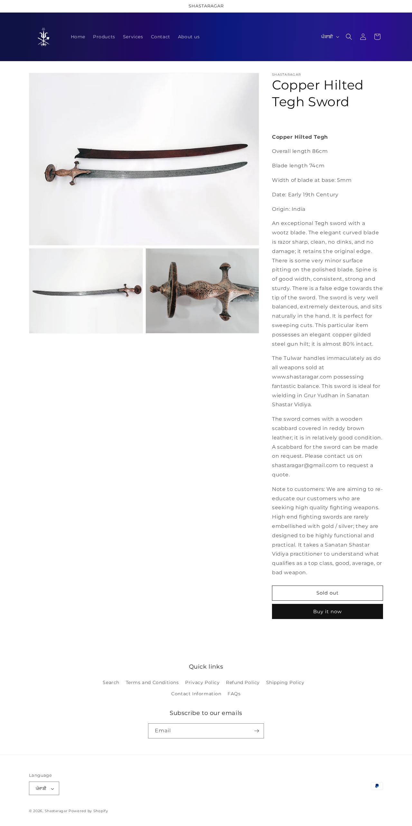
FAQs (234, 694)
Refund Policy (243, 682)
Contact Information (196, 694)
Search (111, 682)
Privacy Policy (202, 682)
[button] (349, 37)
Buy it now (327, 611)
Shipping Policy (285, 682)
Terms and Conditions (152, 682)
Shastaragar (56, 811)
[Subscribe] (256, 730)
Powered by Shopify (88, 811)
